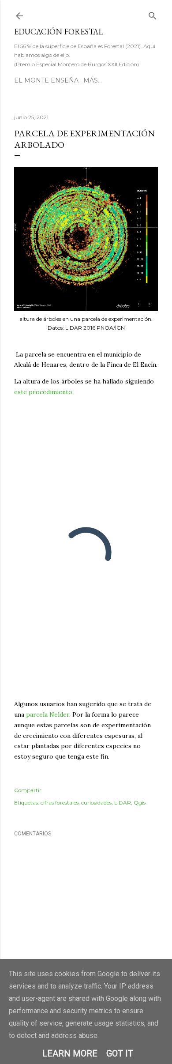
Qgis (140, 802)
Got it (119, 1053)
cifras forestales (60, 802)
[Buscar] (152, 14)
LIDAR (122, 802)
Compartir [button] (27, 790)
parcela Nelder (47, 714)
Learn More (69, 1053)
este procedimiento (43, 392)
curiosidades (96, 802)
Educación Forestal (58, 31)
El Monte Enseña (46, 80)
